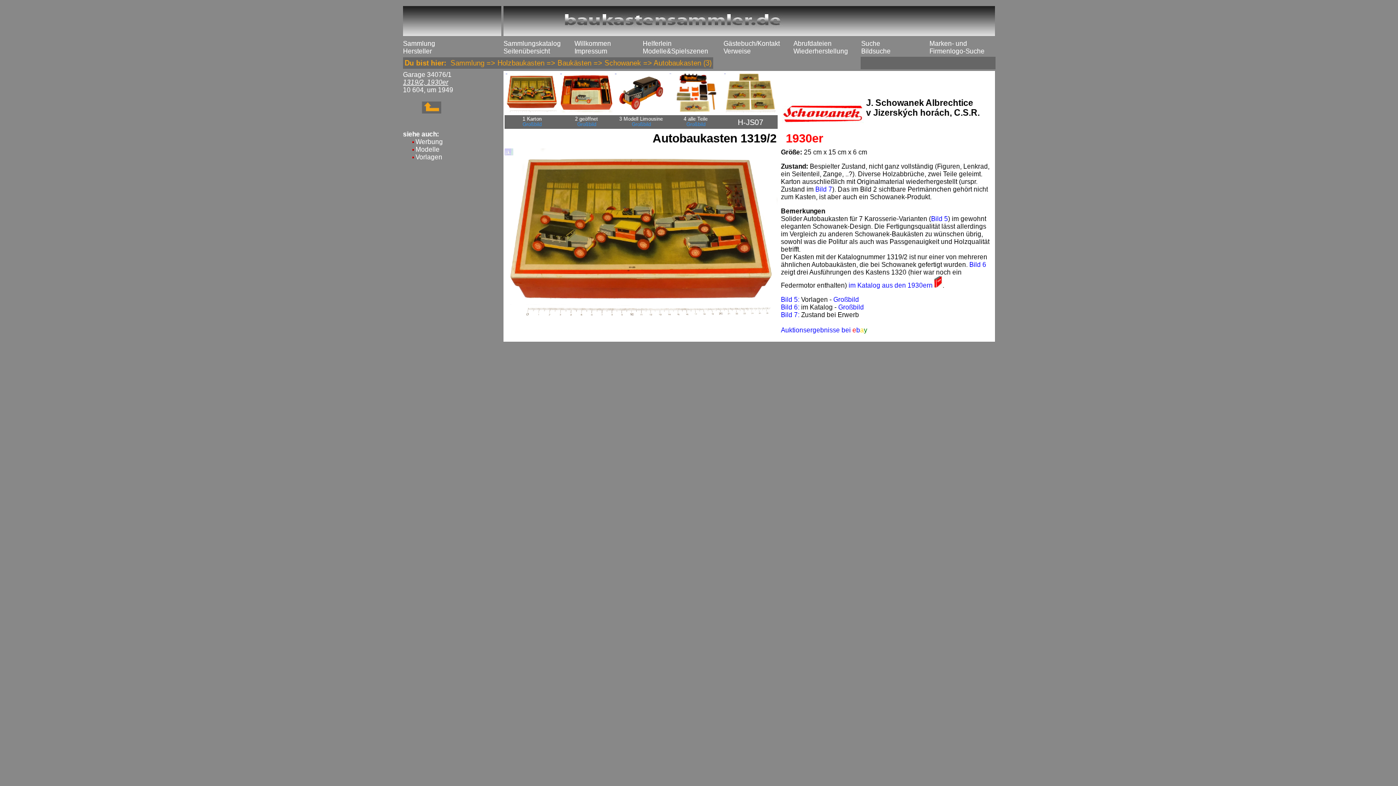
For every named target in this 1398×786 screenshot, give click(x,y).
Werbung (429, 142)
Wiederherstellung (820, 51)
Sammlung (419, 43)
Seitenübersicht (526, 51)
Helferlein (657, 43)
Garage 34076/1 (427, 75)
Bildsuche (876, 51)
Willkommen (592, 43)
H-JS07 (750, 122)
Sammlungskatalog (532, 43)
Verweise (737, 51)
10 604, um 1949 (428, 90)
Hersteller (417, 51)
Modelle (428, 149)
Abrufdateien (812, 43)
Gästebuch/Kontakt (752, 43)
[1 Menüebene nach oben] (422, 111)
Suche (870, 43)
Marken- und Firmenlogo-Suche (957, 47)
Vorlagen (429, 157)
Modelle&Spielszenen (675, 51)
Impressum (590, 51)
